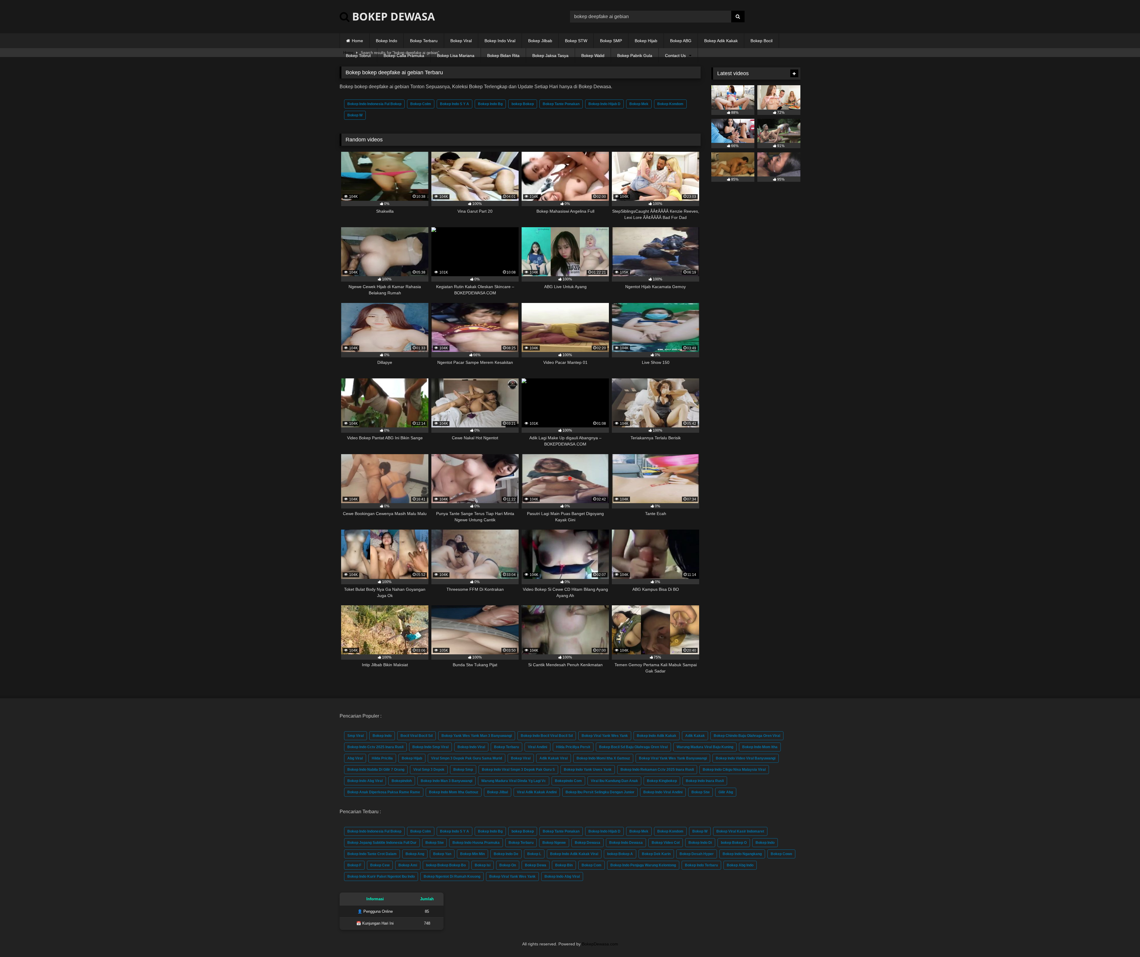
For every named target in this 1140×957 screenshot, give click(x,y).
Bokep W (354, 115)
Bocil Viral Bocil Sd (416, 736)
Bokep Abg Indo (740, 865)
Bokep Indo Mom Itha (760, 747)
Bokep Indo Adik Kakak (656, 736)
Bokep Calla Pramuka (404, 55)
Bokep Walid (592, 55)
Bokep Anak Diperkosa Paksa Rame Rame (383, 792)
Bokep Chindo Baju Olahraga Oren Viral (747, 736)
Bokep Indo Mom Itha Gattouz (453, 792)
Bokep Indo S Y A (454, 104)
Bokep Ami (407, 865)
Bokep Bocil (761, 40)
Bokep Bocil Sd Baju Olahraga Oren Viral (633, 747)
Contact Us (675, 55)
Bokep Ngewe (554, 843)
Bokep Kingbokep (662, 781)
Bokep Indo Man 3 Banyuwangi (446, 781)
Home (357, 40)
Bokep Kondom (670, 104)
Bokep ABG (680, 40)
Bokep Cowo (781, 854)
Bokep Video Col (666, 843)
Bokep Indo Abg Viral (365, 781)
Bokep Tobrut (358, 55)
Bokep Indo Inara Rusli (705, 781)
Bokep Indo (386, 40)
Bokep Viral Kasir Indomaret (740, 831)
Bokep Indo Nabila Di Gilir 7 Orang (375, 770)
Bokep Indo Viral (499, 40)
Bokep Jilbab (540, 40)
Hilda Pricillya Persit (573, 747)
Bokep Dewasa (587, 843)
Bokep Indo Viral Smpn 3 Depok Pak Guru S (518, 770)
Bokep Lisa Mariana (455, 55)
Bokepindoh (402, 781)
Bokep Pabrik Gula (634, 55)
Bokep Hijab (646, 40)
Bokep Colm (420, 104)
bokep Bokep (523, 104)
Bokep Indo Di (700, 843)
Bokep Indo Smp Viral (430, 747)
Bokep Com (591, 865)
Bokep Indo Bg (490, 104)
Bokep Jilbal (497, 792)
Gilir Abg (725, 792)
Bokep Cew (380, 865)
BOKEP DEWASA (392, 16)
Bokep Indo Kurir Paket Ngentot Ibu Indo (381, 876)
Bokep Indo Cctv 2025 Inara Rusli (375, 747)
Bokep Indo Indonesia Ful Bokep (374, 104)
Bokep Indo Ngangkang (742, 854)
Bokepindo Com (568, 781)
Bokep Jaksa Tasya (550, 55)
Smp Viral (355, 736)
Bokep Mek (638, 104)
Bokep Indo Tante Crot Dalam (372, 854)
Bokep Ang (415, 854)
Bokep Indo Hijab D (604, 104)
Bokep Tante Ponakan (561, 104)
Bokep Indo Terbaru (701, 865)
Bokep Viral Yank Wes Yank (605, 736)
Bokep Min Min (472, 854)
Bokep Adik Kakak (721, 40)
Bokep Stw (700, 792)
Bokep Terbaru (424, 40)
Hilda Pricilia (382, 758)
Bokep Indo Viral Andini (663, 792)
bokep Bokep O (734, 843)
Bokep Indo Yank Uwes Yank (588, 770)
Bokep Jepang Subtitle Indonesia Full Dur (382, 843)
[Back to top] (1121, 939)
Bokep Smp (463, 770)
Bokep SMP (611, 40)
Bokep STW (576, 40)
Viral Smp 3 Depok (428, 770)
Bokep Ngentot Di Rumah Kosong (452, 876)
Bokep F (354, 865)
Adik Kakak (695, 736)
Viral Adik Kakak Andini (537, 792)
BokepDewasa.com (600, 944)
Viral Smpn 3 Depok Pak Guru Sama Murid (466, 758)
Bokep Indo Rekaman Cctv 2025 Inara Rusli (657, 770)
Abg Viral (355, 758)
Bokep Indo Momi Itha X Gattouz (603, 758)
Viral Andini (537, 747)
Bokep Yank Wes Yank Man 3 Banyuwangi (476, 736)
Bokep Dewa (535, 865)
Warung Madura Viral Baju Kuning (705, 747)
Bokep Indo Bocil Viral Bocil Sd (547, 736)
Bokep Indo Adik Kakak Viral (574, 854)
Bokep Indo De (506, 854)
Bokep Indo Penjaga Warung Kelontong (643, 865)
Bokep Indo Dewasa (626, 843)
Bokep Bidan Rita (503, 55)
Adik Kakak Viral (553, 758)
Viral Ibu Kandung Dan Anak (614, 781)
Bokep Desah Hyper (697, 854)
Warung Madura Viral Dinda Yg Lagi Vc (513, 781)
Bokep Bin (564, 865)
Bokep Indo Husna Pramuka (476, 843)
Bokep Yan (442, 854)
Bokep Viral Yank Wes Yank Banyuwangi (673, 758)
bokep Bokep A (620, 854)
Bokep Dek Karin (656, 854)
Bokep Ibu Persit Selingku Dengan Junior (600, 792)
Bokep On (507, 865)
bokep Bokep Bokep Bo (446, 865)
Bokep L (534, 854)
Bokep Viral (461, 40)
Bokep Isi (482, 865)
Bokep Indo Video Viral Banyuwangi (745, 758)
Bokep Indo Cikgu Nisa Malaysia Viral (734, 770)
